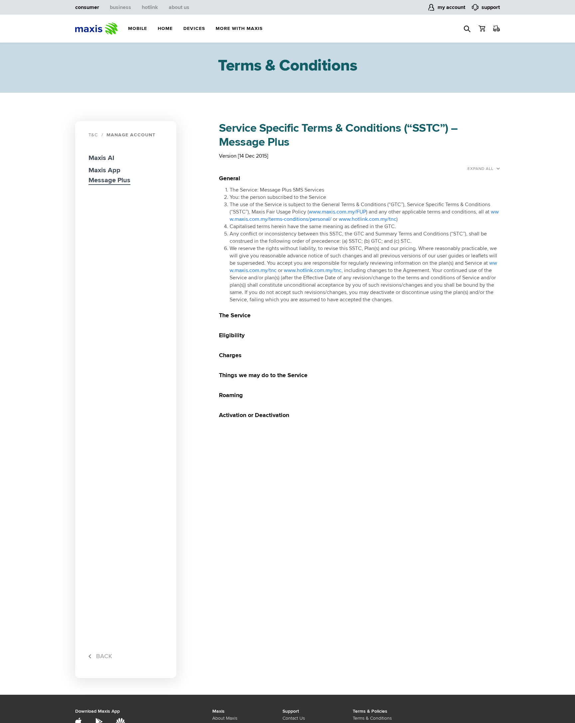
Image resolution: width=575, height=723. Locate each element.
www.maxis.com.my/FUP (337, 212)
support (490, 7)
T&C (93, 135)
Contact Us (294, 718)
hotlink (150, 7)
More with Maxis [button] (239, 28)
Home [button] (165, 28)
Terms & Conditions (372, 718)
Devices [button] (194, 28)
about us (179, 7)
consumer (87, 7)
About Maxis (224, 718)
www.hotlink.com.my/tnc (367, 219)
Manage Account (130, 135)
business (120, 7)
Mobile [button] (137, 28)
